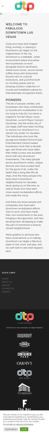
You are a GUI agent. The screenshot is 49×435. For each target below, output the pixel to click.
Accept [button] (24, 429)
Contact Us (8, 288)
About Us (7, 282)
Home (5, 278)
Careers (6, 291)
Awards (6, 285)
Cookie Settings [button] (11, 429)
